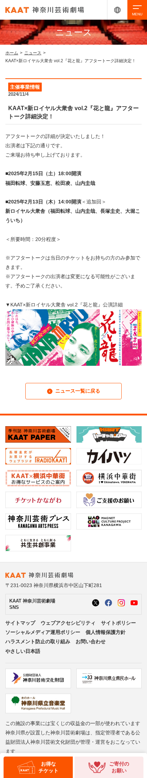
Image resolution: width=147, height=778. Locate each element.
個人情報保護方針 (106, 632)
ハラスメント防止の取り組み (37, 641)
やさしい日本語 (22, 651)
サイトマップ (20, 623)
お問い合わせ (91, 641)
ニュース (32, 52)
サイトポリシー (118, 623)
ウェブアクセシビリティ (68, 623)
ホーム (11, 52)
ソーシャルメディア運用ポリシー (42, 632)
